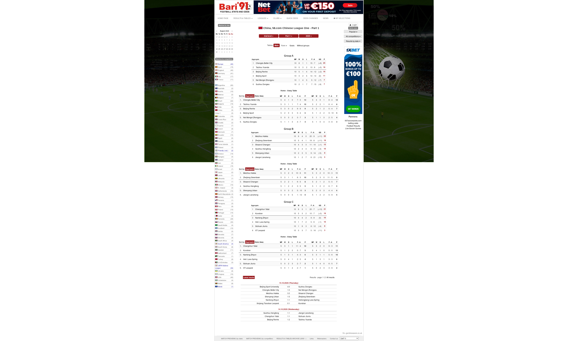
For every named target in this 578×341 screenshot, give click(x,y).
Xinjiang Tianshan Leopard (268, 303)
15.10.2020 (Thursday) (288, 283)
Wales (225, 283)
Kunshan (259, 213)
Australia (225, 88)
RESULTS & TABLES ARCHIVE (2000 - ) (291, 338)
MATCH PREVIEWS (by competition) (259, 338)
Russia (225, 222)
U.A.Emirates (225, 262)
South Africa (225, 240)
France (225, 79)
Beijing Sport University (269, 286)
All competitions (352, 36)
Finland (225, 147)
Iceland (225, 160)
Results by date (352, 41)
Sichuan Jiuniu (261, 226)
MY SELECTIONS (342, 18)
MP (295, 59)
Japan (225, 172)
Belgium (225, 97)
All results (330, 277)
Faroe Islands (225, 144)
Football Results (353, 125)
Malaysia (225, 181)
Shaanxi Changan (262, 144)
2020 (308, 36)
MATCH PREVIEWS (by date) (232, 338)
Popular (352, 31)
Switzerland (225, 253)
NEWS (325, 18)
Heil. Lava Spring (262, 222)
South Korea (225, 247)
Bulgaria (225, 104)
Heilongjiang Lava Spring (308, 300)
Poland (225, 209)
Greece (225, 153)
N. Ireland (225, 187)
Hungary (225, 156)
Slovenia (225, 237)
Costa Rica (225, 119)
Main (277, 45)
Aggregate (250, 96)
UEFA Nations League (224, 266)
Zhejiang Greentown (263, 140)
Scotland (225, 228)
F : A (313, 59)
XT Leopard (260, 230)
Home (257, 96)
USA (225, 277)
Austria (225, 91)
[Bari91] (234, 7)
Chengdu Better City (264, 63)
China (225, 110)
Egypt (225, 138)
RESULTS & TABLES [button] (242, 18)
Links (312, 338)
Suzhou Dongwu (263, 84)
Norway (225, 197)
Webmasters (321, 338)
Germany (225, 73)
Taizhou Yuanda (262, 67)
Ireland (225, 166)
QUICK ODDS (292, 18)
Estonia (225, 141)
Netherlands (225, 191)
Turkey (225, 259)
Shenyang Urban (262, 153)
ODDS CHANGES (310, 18)
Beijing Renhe (262, 71)
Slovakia (225, 234)
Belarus (225, 94)
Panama (225, 200)
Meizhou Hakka (261, 136)
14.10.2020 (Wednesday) (288, 309)
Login (354, 24)
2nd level (268, 36)
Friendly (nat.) (225, 150)
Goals (292, 45)
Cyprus (225, 125)
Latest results (248, 277)
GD (320, 59)
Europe (225, 64)
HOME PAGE (223, 18)
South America (225, 243)
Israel (225, 169)
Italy (225, 76)
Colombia (225, 116)
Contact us (334, 338)
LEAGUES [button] (262, 18)
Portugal (225, 212)
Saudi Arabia (225, 225)
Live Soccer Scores (353, 128)
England (225, 70)
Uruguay (225, 274)
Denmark (225, 132)
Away (261, 96)
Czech (225, 128)
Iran (225, 163)
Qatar (225, 216)
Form (283, 45)
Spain (225, 67)
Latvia (225, 175)
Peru (225, 206)
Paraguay (225, 203)
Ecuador (225, 135)
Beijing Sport (261, 75)
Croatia (225, 122)
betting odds (353, 123)
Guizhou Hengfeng (263, 148)
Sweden (225, 250)
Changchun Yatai (262, 209)
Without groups (303, 45)
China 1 (224, 113)
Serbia (225, 231)
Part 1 (288, 36)
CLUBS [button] (276, 18)
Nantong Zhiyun (261, 217)
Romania (225, 219)
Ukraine (225, 271)
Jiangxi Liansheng (262, 157)
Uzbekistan (225, 280)
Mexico (225, 184)
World (225, 286)
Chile (225, 107)
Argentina (225, 85)
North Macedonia (225, 194)
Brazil (225, 101)
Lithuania (225, 178)
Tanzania (225, 256)
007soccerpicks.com (353, 120)
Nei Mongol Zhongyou (265, 80)
